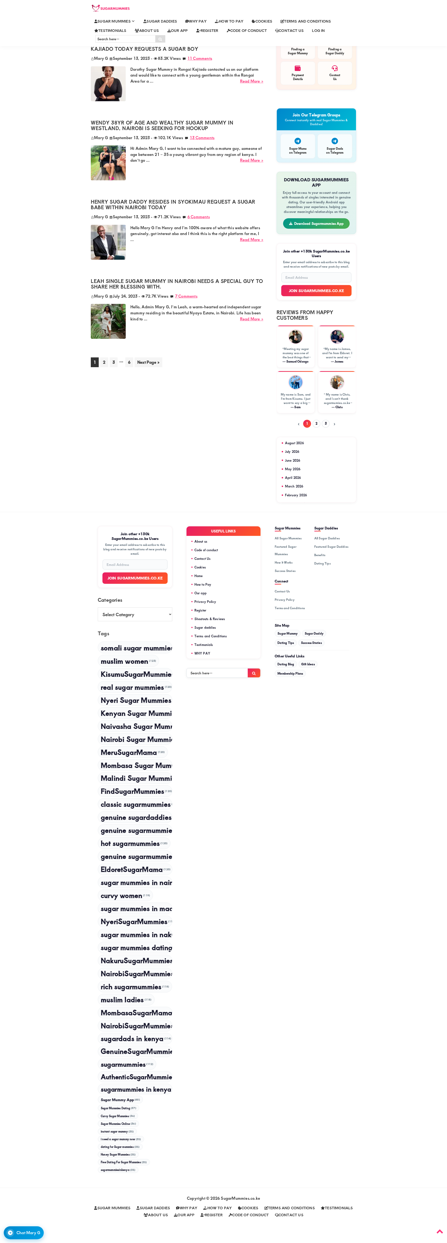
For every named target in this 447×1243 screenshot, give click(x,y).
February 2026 (296, 495)
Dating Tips (322, 563)
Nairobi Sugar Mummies (136, 739)
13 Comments (202, 137)
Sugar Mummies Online (118, 1123)
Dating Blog (286, 664)
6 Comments (198, 216)
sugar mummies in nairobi (136, 882)
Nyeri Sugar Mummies (136, 700)
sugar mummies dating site (136, 947)
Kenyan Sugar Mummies (136, 713)
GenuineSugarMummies (136, 1051)
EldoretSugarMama (135, 869)
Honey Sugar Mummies (118, 1154)
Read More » (251, 81)
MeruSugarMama (133, 752)
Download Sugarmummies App (319, 223)
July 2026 (292, 451)
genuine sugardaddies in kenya (136, 817)
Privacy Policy (205, 601)
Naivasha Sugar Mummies (136, 726)
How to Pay (202, 584)
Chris (338, 407)
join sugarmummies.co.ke (135, 577)
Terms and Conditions (210, 636)
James (339, 361)
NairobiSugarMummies (136, 1025)
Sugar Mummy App (120, 1099)
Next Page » (148, 363)
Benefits (319, 555)
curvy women (125, 895)
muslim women (128, 660)
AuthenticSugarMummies (136, 1076)
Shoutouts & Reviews (209, 619)
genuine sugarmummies (136, 830)
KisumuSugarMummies (136, 674)
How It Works (283, 562)
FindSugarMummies (136, 791)
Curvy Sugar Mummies (118, 1116)
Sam (297, 407)
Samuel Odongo (297, 361)
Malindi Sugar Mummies (136, 778)
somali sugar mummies (136, 647)
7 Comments (186, 296)
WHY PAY (202, 653)
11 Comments (199, 58)
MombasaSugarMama (136, 1012)
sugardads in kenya (136, 1038)
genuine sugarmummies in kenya (136, 856)
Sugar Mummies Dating (118, 1108)
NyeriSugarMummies (136, 921)
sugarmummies (127, 1063)
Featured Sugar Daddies (331, 546)
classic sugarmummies (136, 804)
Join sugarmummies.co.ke (316, 290)
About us (200, 541)
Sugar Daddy (314, 633)
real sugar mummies (136, 687)
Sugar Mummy (288, 633)
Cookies (200, 567)
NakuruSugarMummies (136, 960)
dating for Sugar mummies (120, 1147)
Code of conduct (206, 550)
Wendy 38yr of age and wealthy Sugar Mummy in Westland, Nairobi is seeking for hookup (162, 125)
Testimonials (203, 644)
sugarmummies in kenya (136, 1089)
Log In (318, 30)
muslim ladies (126, 999)
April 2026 (293, 477)
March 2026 (294, 486)
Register (200, 610)
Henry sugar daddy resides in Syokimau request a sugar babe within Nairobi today (173, 204)
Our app (200, 593)
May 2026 (293, 469)
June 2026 (292, 460)
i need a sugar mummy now (121, 1139)
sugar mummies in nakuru (136, 934)
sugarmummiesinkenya (118, 1170)
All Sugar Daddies (327, 538)
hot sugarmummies (134, 843)
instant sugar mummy (117, 1131)
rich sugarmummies (135, 986)
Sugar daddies (205, 627)
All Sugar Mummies (288, 538)
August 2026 (294, 443)
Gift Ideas (308, 664)
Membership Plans (290, 673)
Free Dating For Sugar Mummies (124, 1162)
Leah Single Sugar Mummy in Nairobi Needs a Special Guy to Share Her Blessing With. (177, 284)
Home (198, 576)
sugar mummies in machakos (136, 908)
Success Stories (285, 571)
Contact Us (202, 558)
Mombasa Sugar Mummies (136, 765)
